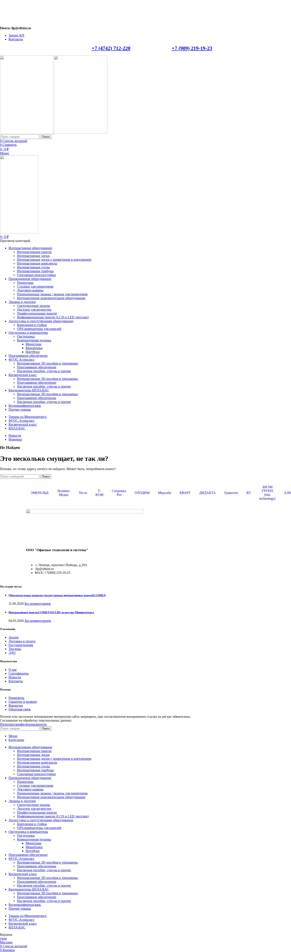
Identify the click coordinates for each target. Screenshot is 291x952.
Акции (14, 637)
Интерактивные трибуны (35, 271)
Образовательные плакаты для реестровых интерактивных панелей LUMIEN (57, 595)
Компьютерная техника (34, 340)
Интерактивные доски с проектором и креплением (54, 259)
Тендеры (15, 649)
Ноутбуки (33, 352)
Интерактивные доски (33, 256)
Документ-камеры (30, 290)
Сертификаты (19, 673)
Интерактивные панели (34, 252)
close (3, 938)
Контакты (16, 681)
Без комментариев (37, 603)
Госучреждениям (21, 645)
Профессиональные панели (37, 313)
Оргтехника (26, 336)
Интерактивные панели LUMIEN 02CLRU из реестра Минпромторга (51, 612)
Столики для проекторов (35, 286)
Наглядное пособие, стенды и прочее (44, 371)
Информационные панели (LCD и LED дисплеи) (53, 317)
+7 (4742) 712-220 (111, 48)
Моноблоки (34, 348)
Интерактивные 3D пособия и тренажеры (47, 363)
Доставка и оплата (22, 641)
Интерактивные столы (33, 267)
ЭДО (12, 653)
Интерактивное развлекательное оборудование (51, 298)
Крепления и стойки (32, 325)
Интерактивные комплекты (37, 263)
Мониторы (33, 344)
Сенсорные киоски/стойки (36, 275)
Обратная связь (20, 709)
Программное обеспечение (36, 367)
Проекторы (25, 282)
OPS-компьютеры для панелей (39, 329)
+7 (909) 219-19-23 (192, 48)
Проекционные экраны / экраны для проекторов (52, 294)
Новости (15, 677)
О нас (13, 669)
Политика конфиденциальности (23, 724)
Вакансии (16, 705)
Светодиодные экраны (33, 306)
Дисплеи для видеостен (34, 309)
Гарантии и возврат (23, 701)
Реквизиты (16, 698)
